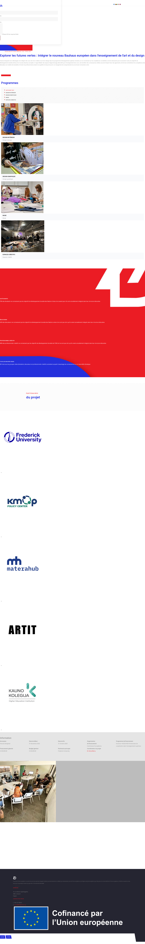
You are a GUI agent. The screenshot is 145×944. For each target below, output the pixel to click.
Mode (7, 97)
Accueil (48, 3)
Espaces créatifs (11, 99)
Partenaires (63, 3)
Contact (96, 3)
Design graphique (11, 95)
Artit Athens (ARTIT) (7, 660)
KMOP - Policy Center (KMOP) (10, 532)
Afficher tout (10, 90)
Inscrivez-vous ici (6, 75)
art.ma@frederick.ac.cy (20, 904)
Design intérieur (11, 92)
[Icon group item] (15, 886)
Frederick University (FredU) (9, 467)
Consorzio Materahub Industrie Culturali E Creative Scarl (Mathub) (23, 596)
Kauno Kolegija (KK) (7, 725)
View (8, 937)
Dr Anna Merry (91, 751)
